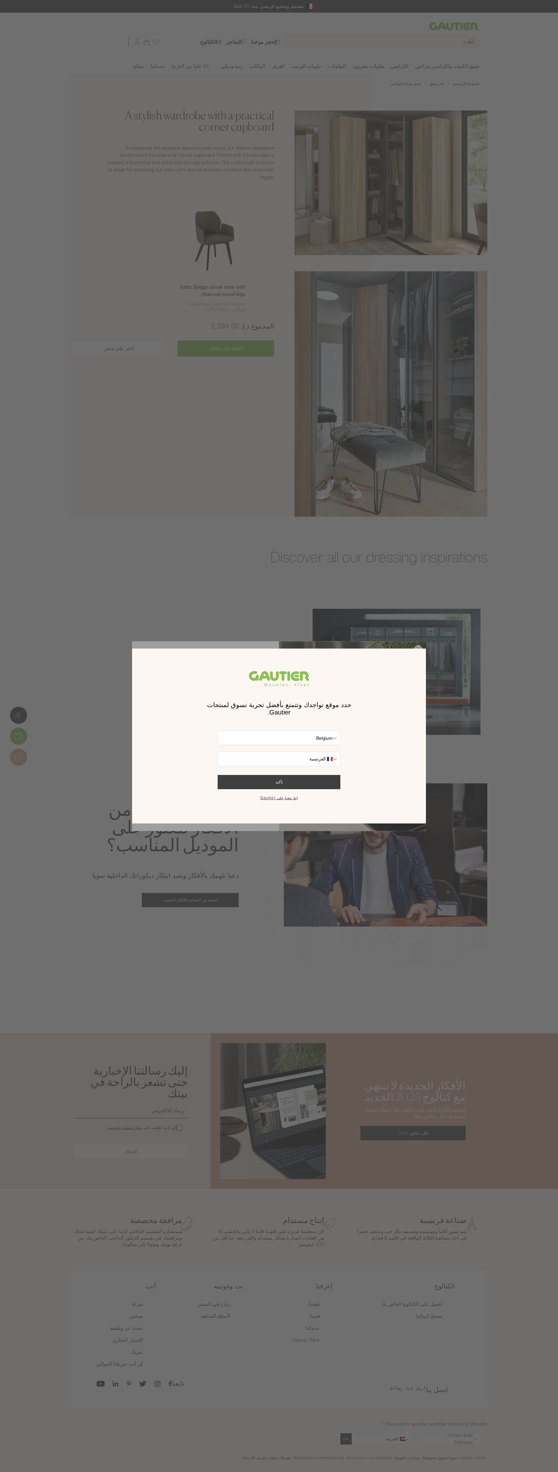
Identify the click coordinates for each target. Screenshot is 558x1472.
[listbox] (279, 738)
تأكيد (279, 782)
